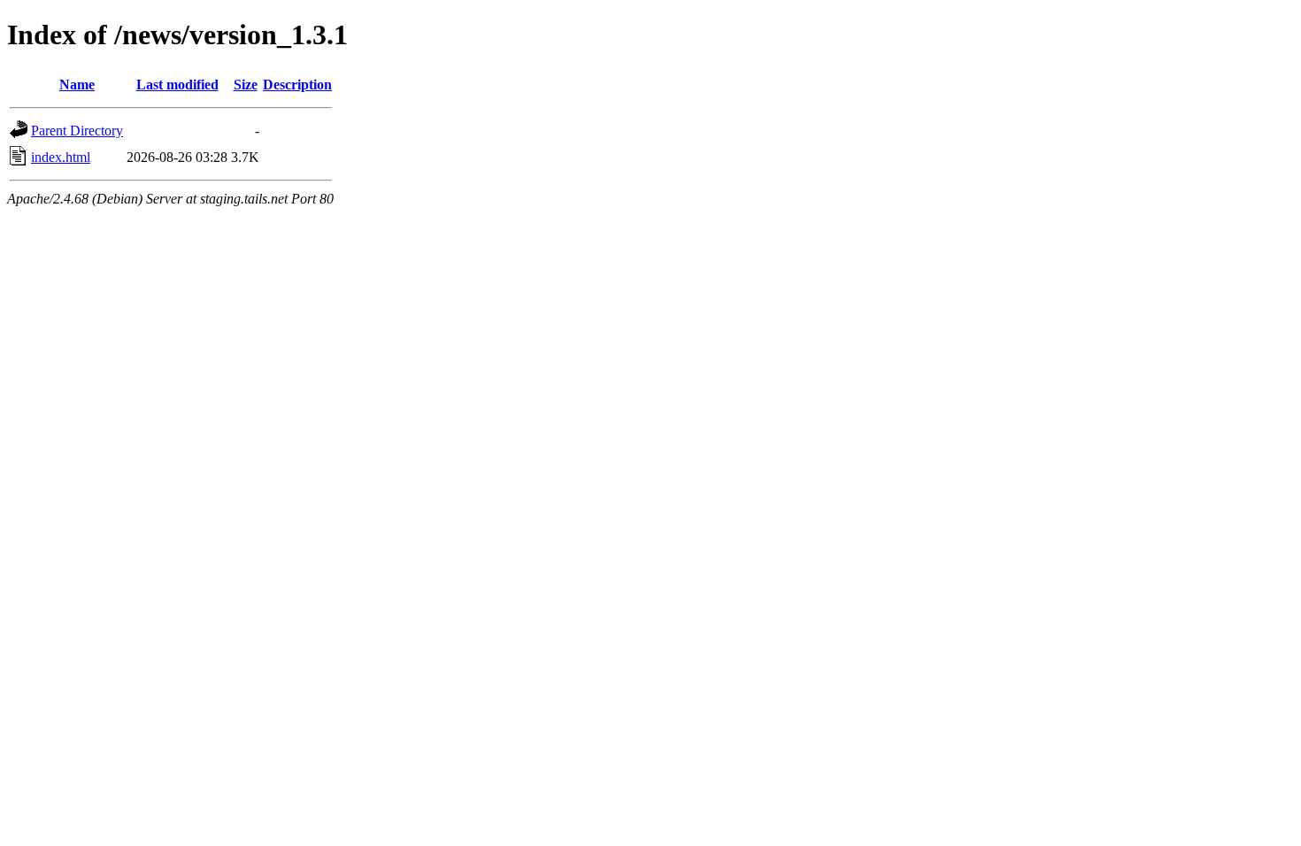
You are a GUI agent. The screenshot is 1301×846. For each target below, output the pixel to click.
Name (77, 84)
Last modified (177, 84)
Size (246, 84)
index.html (60, 157)
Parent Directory (77, 130)
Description (297, 84)
